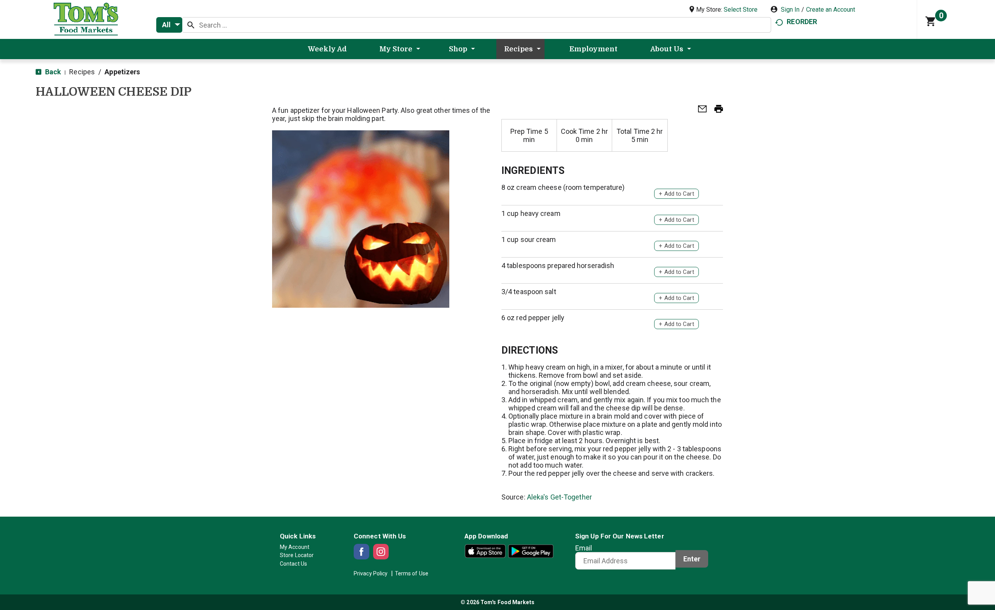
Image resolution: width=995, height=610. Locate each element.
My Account (294, 547)
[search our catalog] (190, 25)
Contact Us (293, 564)
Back (52, 72)
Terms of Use (411, 573)
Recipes (82, 72)
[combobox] (169, 25)
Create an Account (830, 9)
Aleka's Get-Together (559, 497)
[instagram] (381, 551)
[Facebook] (361, 551)
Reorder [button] (802, 22)
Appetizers (122, 72)
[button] (699, 111)
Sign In (790, 9)
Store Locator (297, 555)
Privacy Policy (371, 573)
